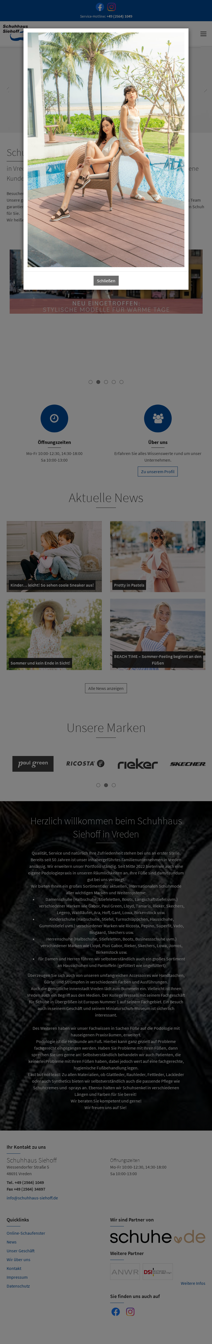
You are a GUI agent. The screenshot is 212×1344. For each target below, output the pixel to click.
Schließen (106, 280)
